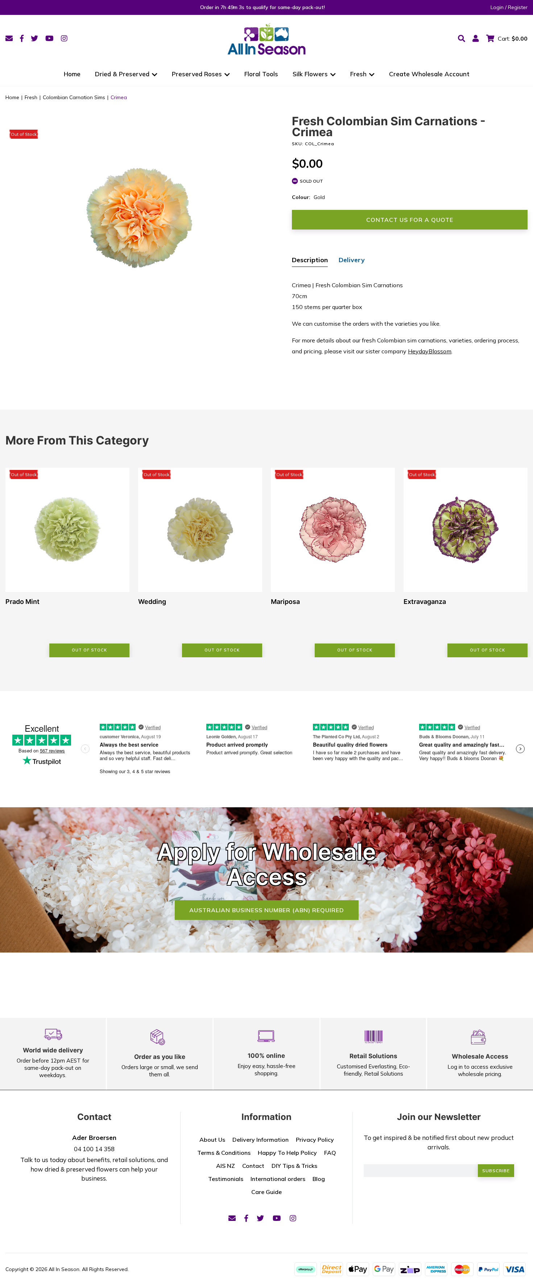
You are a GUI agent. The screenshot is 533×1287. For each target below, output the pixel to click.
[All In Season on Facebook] (22, 38)
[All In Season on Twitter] (34, 38)
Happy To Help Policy (287, 1152)
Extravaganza (425, 601)
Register (518, 7)
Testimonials (225, 1178)
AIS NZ (225, 1165)
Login (497, 7)
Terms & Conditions (224, 1152)
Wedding (152, 601)
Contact (253, 1165)
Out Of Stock (89, 650)
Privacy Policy (315, 1139)
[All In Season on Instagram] (64, 38)
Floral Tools (261, 74)
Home (72, 74)
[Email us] (9, 38)
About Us (212, 1139)
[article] (67, 562)
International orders (278, 1178)
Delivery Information (260, 1139)
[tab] (310, 261)
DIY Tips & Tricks (294, 1165)
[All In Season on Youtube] (49, 38)
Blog (319, 1178)
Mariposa (285, 601)
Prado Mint (22, 601)
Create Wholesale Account (429, 74)
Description (310, 260)
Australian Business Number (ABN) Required (266, 910)
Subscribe (496, 1170)
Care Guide (266, 1191)
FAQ (330, 1152)
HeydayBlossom (429, 351)
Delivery (352, 260)
